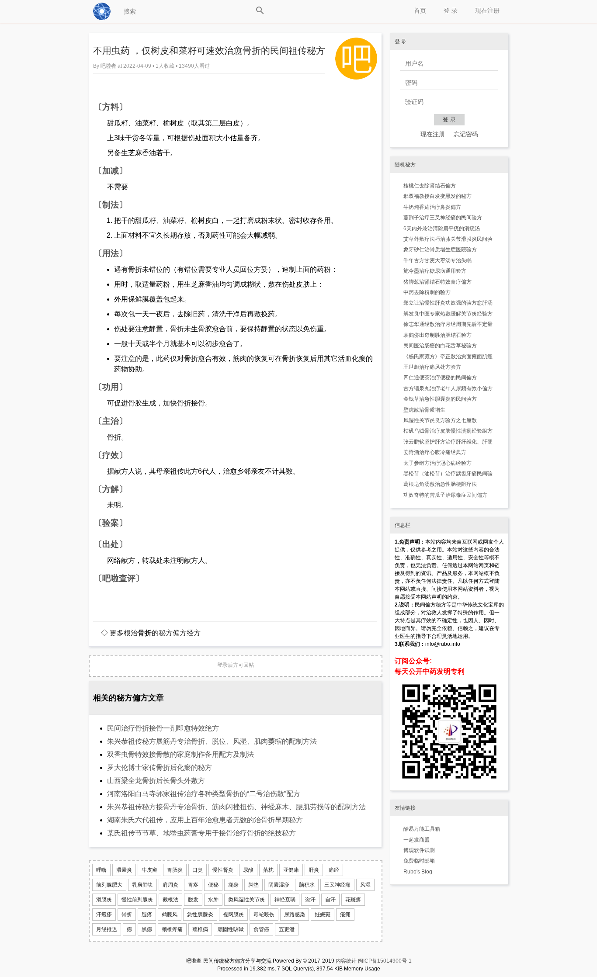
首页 (420, 10)
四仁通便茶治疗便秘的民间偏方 (440, 377)
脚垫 (253, 885)
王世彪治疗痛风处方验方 (432, 367)
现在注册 (487, 10)
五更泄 (287, 929)
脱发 (193, 900)
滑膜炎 (104, 900)
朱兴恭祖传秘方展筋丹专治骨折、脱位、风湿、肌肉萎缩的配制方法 (212, 741)
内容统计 (346, 961)
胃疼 (193, 885)
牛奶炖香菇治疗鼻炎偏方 (432, 207)
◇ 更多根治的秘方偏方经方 (151, 633)
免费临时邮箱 (419, 861)
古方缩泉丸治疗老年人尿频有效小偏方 (448, 388)
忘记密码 (466, 134)
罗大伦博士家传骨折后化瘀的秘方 (159, 767)
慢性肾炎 (222, 870)
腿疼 (147, 914)
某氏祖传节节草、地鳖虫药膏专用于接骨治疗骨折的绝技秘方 (201, 833)
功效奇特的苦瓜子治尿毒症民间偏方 (445, 495)
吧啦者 (109, 66)
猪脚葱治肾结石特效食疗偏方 (437, 282)
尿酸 (248, 870)
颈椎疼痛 (172, 929)
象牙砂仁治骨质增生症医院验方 (440, 249)
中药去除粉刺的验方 (427, 292)
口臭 (197, 870)
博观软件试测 (419, 850)
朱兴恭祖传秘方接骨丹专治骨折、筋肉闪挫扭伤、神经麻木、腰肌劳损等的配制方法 (236, 807)
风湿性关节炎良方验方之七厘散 (440, 420)
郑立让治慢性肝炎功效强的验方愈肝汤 (448, 303)
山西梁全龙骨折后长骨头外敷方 (156, 780)
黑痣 (147, 929)
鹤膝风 (169, 914)
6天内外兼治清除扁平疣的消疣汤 (441, 228)
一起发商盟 (416, 840)
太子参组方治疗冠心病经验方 (437, 463)
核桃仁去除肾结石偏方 (429, 186)
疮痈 (345, 914)
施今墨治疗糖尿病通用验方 (434, 271)
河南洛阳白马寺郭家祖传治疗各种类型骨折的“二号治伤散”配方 (203, 793)
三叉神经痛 (337, 885)
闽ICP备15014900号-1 (385, 961)
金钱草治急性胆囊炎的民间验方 (440, 399)
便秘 (213, 885)
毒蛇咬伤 (263, 914)
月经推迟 (106, 929)
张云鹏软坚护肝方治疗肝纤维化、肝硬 (448, 442)
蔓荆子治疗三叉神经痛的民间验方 (442, 218)
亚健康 (291, 870)
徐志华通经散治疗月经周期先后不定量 (448, 324)
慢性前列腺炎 (137, 900)
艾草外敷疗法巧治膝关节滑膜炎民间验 (448, 239)
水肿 (213, 900)
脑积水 (307, 885)
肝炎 (314, 870)
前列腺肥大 (109, 885)
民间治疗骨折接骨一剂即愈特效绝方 (163, 728)
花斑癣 (353, 900)
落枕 (268, 870)
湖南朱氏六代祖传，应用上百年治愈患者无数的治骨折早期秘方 (205, 820)
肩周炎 (170, 885)
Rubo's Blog (417, 872)
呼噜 (101, 870)
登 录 (451, 10)
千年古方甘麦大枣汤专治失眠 (437, 260)
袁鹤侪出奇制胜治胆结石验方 (437, 335)
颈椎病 (200, 929)
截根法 (170, 900)
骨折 (126, 914)
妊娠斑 (322, 914)
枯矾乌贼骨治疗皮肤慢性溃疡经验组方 (448, 431)
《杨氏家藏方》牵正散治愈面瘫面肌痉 (448, 356)
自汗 (330, 900)
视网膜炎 (233, 914)
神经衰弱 (284, 900)
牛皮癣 (149, 870)
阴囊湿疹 (278, 885)
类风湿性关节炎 (246, 900)
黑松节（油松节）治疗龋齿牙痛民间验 (448, 474)
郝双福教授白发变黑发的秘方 (437, 196)
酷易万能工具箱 (421, 829)
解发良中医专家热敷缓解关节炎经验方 (448, 314)
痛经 (334, 870)
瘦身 (233, 885)
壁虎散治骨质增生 (424, 410)
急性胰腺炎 (200, 914)
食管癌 (261, 929)
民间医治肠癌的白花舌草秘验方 (440, 346)
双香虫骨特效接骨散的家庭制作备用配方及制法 (180, 754)
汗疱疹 (104, 914)
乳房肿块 (142, 885)
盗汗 (310, 900)
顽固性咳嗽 (231, 929)
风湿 (365, 885)
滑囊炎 (124, 870)
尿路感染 (294, 914)
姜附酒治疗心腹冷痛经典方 (434, 452)
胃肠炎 (175, 870)
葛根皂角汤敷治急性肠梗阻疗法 (440, 484)
